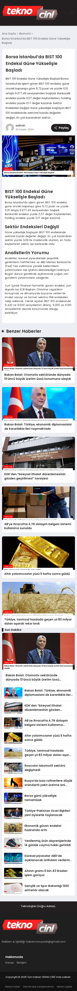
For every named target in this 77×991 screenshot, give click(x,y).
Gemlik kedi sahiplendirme (38, 986)
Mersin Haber (12, 986)
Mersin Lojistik (64, 986)
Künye (9, 962)
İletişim (22, 962)
